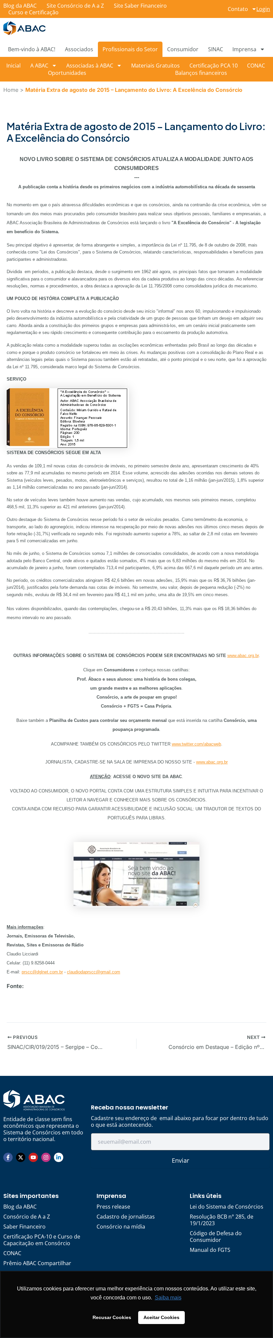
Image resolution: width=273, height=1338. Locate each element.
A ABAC (39, 65)
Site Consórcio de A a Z (75, 5)
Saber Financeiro (24, 1226)
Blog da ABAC (20, 5)
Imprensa (244, 49)
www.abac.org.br (243, 655)
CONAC (256, 65)
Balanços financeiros (201, 73)
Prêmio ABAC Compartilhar (37, 1263)
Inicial (13, 65)
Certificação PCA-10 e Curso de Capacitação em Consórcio (41, 1240)
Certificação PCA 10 (213, 65)
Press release (113, 1206)
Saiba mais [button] (168, 1297)
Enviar (180, 1160)
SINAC (215, 49)
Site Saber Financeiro (140, 5)
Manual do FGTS (210, 1250)
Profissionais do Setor (130, 49)
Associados (79, 49)
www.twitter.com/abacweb (196, 744)
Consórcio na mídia (121, 1226)
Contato (238, 9)
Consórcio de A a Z (26, 1216)
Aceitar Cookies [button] (161, 1317)
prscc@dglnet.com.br (42, 971)
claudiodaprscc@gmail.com (93, 971)
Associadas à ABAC (89, 65)
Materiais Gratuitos (155, 65)
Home (10, 89)
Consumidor (182, 49)
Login (263, 9)
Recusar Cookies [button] (112, 1317)
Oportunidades (67, 73)
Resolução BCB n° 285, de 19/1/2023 (221, 1220)
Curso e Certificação (33, 12)
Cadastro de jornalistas (126, 1216)
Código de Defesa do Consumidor (216, 1237)
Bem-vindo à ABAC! (31, 49)
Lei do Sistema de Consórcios (226, 1206)
